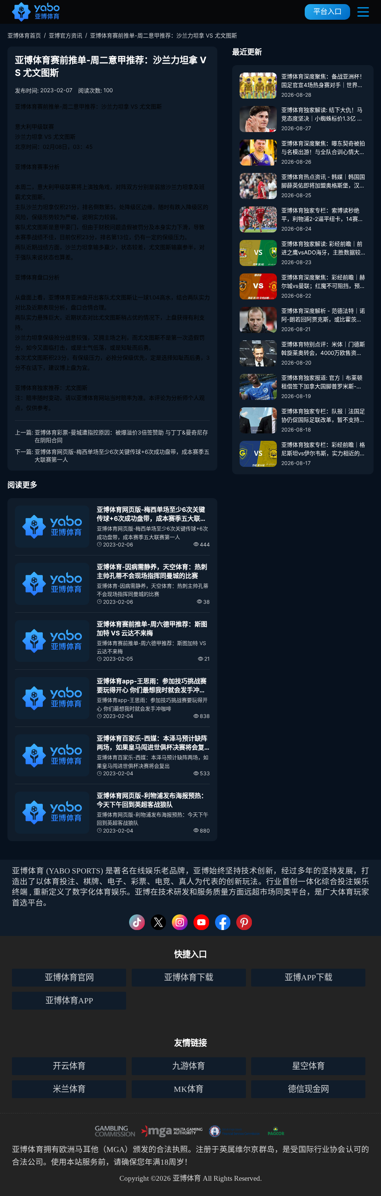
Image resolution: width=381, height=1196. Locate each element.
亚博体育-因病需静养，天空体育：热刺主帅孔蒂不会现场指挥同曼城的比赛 (152, 571)
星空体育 (308, 1066)
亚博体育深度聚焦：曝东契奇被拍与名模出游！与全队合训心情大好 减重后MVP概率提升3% (323, 148)
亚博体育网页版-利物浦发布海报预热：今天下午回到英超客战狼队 (152, 800)
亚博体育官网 (69, 977)
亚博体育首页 (24, 35)
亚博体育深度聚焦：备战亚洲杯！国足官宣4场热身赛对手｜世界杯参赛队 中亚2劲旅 (323, 81)
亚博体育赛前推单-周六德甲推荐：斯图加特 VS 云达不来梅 (152, 629)
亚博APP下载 (308, 977)
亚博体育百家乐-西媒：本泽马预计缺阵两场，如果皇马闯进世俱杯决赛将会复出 (152, 743)
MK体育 (189, 1089)
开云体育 (69, 1066)
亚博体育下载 (188, 977)
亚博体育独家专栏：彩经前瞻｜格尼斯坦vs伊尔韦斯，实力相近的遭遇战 (323, 449)
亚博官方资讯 (65, 35)
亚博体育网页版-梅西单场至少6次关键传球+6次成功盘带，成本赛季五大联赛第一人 (122, 455)
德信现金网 (308, 1089)
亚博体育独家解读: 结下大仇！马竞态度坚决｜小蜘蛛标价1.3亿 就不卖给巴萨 (322, 114)
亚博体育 (28, 1149)
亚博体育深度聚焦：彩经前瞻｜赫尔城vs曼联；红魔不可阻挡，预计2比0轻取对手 (323, 282)
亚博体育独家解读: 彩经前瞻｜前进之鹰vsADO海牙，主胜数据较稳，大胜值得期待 (321, 248)
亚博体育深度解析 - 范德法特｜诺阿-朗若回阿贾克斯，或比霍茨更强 (323, 315)
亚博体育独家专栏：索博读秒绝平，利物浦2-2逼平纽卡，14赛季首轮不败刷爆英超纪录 (322, 215)
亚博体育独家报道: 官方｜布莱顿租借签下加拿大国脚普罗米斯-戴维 (321, 382)
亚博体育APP (69, 1000)
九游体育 (188, 1066)
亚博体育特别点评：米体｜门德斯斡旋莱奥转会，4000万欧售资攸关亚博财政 (323, 349)
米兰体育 (69, 1089)
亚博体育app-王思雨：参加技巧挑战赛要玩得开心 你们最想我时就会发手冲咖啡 (151, 686)
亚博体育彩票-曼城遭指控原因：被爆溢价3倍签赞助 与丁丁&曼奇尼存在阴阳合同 (121, 436)
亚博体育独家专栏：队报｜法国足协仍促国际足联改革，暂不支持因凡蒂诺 (323, 416)
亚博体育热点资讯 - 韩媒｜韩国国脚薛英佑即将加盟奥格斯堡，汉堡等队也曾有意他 (323, 181)
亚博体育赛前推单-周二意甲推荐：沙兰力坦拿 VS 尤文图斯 (163, 35)
